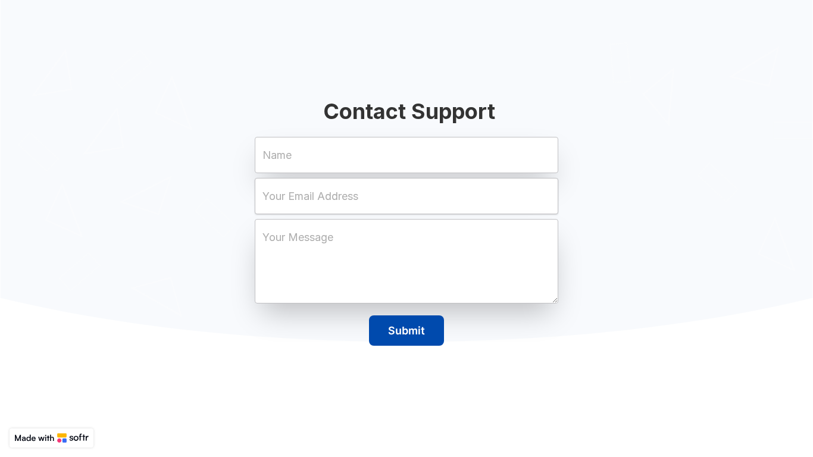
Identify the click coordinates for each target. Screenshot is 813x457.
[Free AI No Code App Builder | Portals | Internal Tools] (51, 437)
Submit (406, 330)
